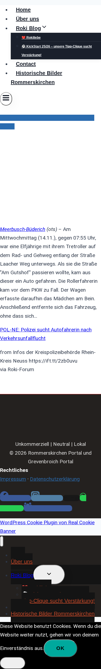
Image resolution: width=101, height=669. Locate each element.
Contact (26, 64)
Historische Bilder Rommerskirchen (36, 77)
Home (23, 10)
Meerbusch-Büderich (22, 229)
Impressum (13, 479)
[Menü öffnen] (6, 99)
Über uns (27, 19)
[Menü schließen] (2, 541)
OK (60, 648)
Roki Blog (22, 575)
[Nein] (12, 663)
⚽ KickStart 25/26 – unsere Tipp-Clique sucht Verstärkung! (57, 51)
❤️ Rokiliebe (31, 37)
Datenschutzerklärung (55, 479)
